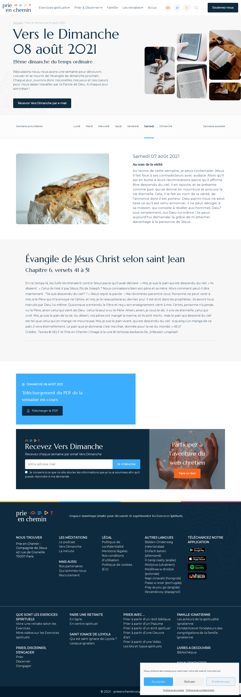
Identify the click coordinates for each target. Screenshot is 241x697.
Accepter (158, 681)
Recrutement (69, 575)
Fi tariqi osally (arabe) (160, 560)
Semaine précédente (29, 126)
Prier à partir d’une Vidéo (142, 642)
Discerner (23, 661)
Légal (107, 537)
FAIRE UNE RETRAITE (86, 614)
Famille (112, 7)
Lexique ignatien (82, 643)
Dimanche (165, 126)
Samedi (149, 126)
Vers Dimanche (70, 546)
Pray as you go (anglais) (162, 587)
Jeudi (118, 126)
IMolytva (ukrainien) (160, 565)
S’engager (23, 666)
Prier (19, 657)
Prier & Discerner (87, 7)
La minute (66, 551)
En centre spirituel (84, 624)
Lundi (77, 126)
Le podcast (67, 542)
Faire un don (187, 473)
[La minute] (187, 8)
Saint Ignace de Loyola (90, 634)
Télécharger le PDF (45, 410)
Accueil (18, 23)
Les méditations (73, 537)
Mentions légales (114, 551)
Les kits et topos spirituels (142, 646)
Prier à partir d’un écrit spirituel (146, 628)
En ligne (76, 619)
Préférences (221, 681)
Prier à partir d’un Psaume (143, 624)
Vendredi (133, 126)
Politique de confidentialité (200, 690)
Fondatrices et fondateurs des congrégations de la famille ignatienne (199, 632)
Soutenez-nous (222, 7)
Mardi (89, 126)
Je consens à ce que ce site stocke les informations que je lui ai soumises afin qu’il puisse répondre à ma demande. (82, 474)
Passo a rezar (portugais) (163, 583)
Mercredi (103, 126)
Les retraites (132, 7)
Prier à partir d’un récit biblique (147, 619)
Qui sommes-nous (72, 571)
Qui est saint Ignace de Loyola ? (93, 639)
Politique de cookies (173, 690)
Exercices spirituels (53, 7)
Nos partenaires (70, 566)
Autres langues (159, 537)
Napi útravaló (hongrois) (163, 578)
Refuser (189, 681)
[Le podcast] (168, 8)
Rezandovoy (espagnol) (162, 592)
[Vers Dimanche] (177, 8)
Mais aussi (68, 561)
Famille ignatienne (193, 614)
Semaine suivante (214, 126)
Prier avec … (134, 614)
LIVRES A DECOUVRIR (193, 648)
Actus (152, 7)
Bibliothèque (187, 652)
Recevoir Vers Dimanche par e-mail (42, 103)
